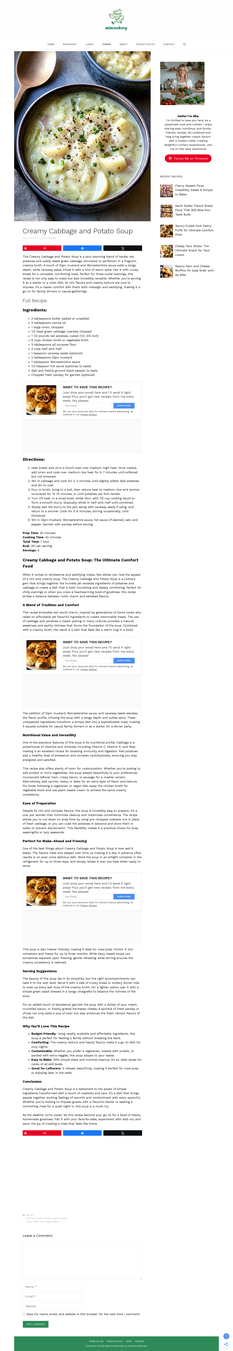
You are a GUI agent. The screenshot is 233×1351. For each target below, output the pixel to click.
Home (50, 44)
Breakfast (70, 44)
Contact (169, 44)
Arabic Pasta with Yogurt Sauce (42, 1221)
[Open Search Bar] (184, 44)
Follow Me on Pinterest (191, 158)
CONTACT (139, 1341)
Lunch (90, 44)
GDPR (129, 1341)
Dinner (106, 44)
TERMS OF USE (96, 1341)
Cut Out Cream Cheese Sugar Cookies (46, 1218)
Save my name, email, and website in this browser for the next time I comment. (83, 1314)
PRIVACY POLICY (115, 1341)
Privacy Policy (145, 44)
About (124, 44)
